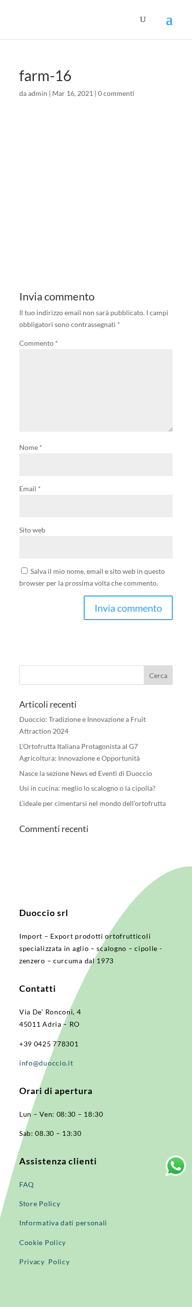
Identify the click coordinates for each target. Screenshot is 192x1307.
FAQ (26, 1184)
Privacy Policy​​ (44, 1261)
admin (37, 93)
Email (30, 488)
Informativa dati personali (64, 1222)
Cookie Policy (42, 1242)
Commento (38, 343)
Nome (30, 447)
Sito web (32, 530)
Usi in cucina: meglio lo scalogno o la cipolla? (87, 788)
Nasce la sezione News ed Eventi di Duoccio (85, 773)
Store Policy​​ (39, 1203)
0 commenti (116, 93)
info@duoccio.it (46, 1063)
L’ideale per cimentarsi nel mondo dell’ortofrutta (92, 803)
